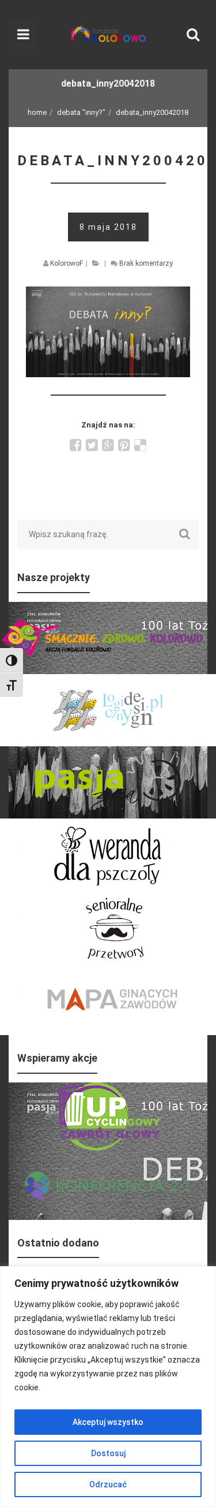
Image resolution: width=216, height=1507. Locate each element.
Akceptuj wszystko (108, 1422)
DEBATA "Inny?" (81, 112)
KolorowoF (66, 263)
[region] (108, 1386)
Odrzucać (108, 1484)
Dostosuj (108, 1453)
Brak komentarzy (146, 263)
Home (37, 112)
